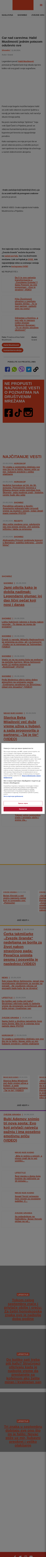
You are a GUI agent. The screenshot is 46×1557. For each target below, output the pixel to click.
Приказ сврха (23, 803)
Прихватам (23, 809)
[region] (23, 778)
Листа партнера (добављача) (13, 796)
